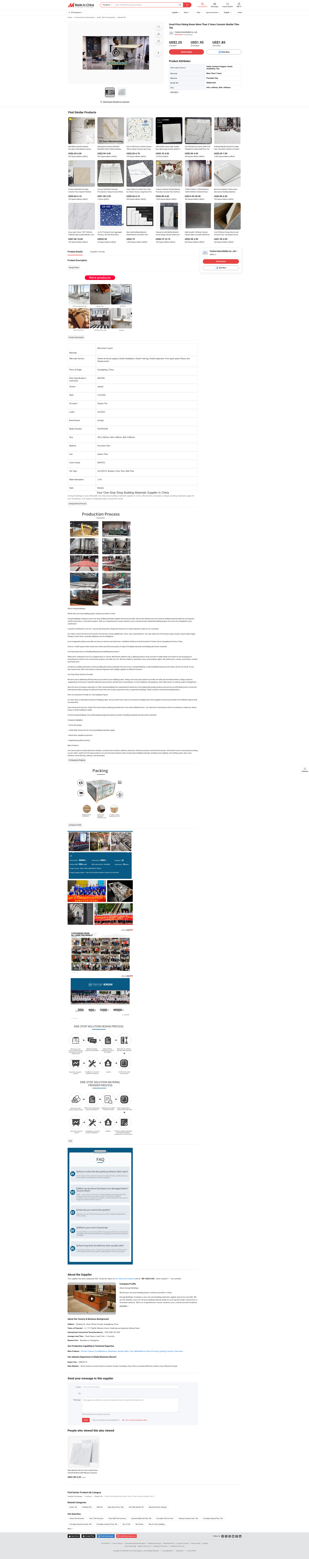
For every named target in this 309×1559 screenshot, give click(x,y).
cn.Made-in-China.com (177, 1546)
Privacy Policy (191, 1551)
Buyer (186, 12)
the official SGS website (124, 1278)
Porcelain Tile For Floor (164, 1518)
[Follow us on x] (226, 1536)
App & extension (212, 12)
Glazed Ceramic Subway (158, 1507)
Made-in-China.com (144, 1546)
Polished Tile (86, 1507)
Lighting (162, 1351)
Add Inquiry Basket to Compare (116, 101)
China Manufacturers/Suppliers (135, 1543)
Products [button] (106, 5)
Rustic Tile (73, 1507)
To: (80, 1393)
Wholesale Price (169, 1543)
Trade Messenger (105, 1536)
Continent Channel (182, 1543)
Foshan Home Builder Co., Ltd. (186, 32)
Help (198, 12)
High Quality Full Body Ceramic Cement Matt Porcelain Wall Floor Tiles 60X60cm (197, 233)
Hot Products (105, 1543)
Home (70, 17)
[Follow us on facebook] (222, 1536)
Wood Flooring (152, 1351)
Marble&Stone (140, 1351)
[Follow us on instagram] (229, 1536)
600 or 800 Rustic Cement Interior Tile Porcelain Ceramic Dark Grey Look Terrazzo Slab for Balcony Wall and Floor (139, 148)
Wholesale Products (154, 1543)
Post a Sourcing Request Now (134, 1420)
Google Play (88, 1536)
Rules (240, 12)
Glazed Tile (122, 17)
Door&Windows (101, 1351)
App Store (74, 1536)
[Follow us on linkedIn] (240, 1536)
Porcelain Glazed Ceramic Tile (80, 1524)
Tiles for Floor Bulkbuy (156, 1524)
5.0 (213, 254)
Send (86, 1420)
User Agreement (167, 1551)
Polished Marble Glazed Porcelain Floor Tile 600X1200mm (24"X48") (226, 147)
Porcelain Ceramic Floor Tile (107, 1524)
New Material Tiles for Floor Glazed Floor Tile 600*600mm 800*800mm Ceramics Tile (83, 1472)
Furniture (170, 1351)
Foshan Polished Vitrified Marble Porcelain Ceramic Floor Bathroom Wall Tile (168, 190)
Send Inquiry (186, 52)
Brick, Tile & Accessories (106, 17)
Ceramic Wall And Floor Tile (141, 1518)
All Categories (76, 12)
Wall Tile (100, 1507)
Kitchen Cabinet (87, 1351)
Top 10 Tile (126, 1524)
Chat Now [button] (225, 52)
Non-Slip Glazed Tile (136, 1507)
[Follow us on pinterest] (236, 1536)
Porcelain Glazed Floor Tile (213, 1518)
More (70, 1528)
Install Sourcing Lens (128, 1536)
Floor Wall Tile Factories (117, 1518)
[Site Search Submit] (187, 4)
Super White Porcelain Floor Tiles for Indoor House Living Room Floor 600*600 (139, 190)
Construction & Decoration (85, 17)
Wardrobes (112, 1351)
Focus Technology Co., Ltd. (138, 1551)
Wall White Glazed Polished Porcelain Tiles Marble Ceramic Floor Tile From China (79, 148)
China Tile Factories (77, 1518)
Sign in (238, 6)
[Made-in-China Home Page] (81, 4)
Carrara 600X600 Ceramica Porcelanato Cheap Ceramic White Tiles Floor (110, 190)
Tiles (131, 1351)
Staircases (178, 1351)
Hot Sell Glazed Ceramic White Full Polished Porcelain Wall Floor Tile (197, 147)
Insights (205, 1543)
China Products (117, 1543)
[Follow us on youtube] (233, 1536)
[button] (180, 5)
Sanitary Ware (123, 1351)
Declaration (180, 1551)
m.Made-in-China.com (160, 1546)
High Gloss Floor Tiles (116, 1507)
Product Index (195, 1543)
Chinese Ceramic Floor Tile (188, 1518)
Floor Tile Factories (96, 1518)
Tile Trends (139, 1524)
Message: (77, 1400)
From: (79, 1387)
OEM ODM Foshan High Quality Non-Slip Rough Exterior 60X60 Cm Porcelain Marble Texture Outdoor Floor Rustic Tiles (169, 148)
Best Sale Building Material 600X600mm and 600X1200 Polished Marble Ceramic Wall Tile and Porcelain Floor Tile (138, 233)
